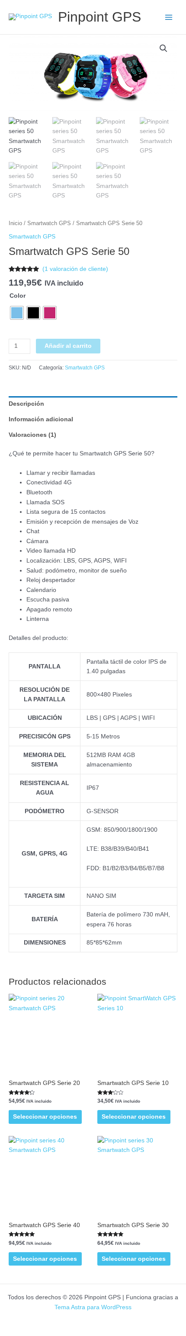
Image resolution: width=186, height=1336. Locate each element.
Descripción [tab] (26, 404)
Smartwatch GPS (49, 223)
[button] (163, 48)
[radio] (16, 312)
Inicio (15, 223)
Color (18, 296)
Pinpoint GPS (99, 17)
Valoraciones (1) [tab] (32, 435)
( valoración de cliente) (75, 269)
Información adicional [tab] (41, 419)
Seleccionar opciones (45, 1116)
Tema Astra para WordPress (93, 1307)
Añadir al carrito (68, 346)
